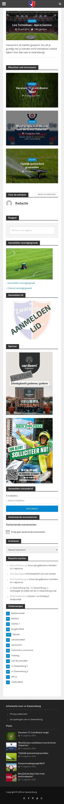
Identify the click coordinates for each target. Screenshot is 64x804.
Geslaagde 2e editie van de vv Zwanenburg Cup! (33, 590)
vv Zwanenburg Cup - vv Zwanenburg (28, 587)
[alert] (32, 532)
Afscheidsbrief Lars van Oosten (41, 573)
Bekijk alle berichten (47, 194)
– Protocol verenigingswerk (19, 288)
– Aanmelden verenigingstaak (20, 283)
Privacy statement (18, 714)
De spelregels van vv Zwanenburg (26, 719)
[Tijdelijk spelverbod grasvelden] (11, 756)
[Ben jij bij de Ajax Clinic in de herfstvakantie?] (11, 777)
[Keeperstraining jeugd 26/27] (11, 767)
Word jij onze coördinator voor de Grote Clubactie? (32, 127)
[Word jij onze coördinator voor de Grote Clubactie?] (11, 746)
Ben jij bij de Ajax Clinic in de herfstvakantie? (31, 775)
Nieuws (32, 21)
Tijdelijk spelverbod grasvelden (32, 165)
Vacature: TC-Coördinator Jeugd (32, 89)
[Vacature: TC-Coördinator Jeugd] (11, 736)
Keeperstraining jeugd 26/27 (31, 763)
